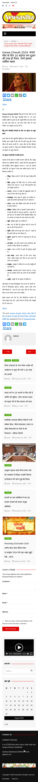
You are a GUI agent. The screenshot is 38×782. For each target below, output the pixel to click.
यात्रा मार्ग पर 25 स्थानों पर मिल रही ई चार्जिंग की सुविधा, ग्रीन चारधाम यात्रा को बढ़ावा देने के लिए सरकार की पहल (18, 397)
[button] (19, 648)
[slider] (17, 653)
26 (15, 710)
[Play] (7, 654)
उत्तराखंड (7, 360)
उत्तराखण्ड (6, 69)
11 (10, 701)
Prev (8, 352)
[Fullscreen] (31, 654)
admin (6, 66)
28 (23, 710)
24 (6, 710)
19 (15, 705)
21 (23, 705)
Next (29, 352)
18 (11, 705)
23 (31, 705)
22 (27, 705)
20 (19, 705)
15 (27, 701)
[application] (19, 647)
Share (7, 99)
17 (6, 705)
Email (4, 603)
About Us (14, 2)
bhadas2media (29, 319)
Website (5, 612)
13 (19, 701)
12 (15, 701)
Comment (6, 581)
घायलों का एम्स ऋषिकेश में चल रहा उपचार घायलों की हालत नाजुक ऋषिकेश (17, 502)
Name (4, 593)
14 (23, 701)
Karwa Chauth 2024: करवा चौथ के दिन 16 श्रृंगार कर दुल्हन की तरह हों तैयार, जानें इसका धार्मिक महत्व (19, 316)
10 (6, 701)
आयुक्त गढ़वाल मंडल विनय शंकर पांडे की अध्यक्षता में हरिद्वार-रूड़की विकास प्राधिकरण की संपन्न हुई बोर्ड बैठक (17, 474)
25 (11, 710)
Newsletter (5, 2)
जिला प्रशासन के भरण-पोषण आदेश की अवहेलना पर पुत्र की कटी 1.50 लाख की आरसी (18, 369)
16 (31, 701)
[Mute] (28, 654)
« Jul (6, 724)
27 (19, 710)
